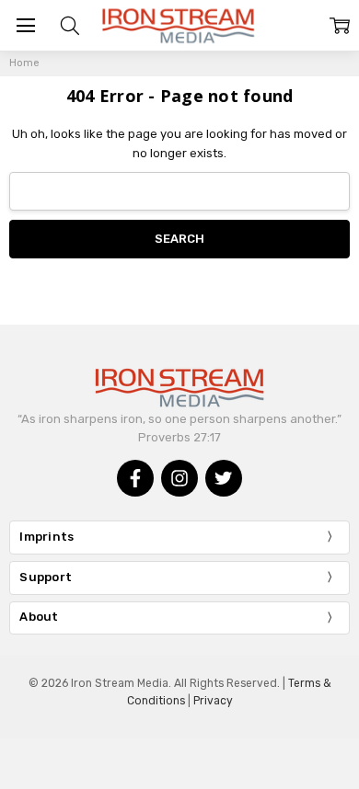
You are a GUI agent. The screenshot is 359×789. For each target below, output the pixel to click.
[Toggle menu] (25, 25)
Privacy (213, 700)
